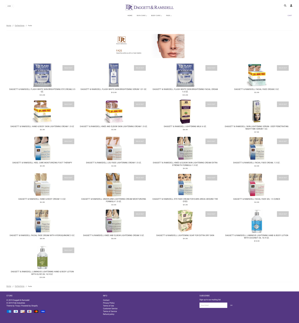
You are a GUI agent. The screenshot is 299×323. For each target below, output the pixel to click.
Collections (19, 25)
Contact (106, 300)
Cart (290, 15)
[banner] (149, 7)
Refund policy (108, 314)
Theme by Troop (13, 306)
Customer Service (110, 308)
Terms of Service (110, 311)
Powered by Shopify (29, 306)
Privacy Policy (109, 303)
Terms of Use (108, 306)
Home (8, 25)
